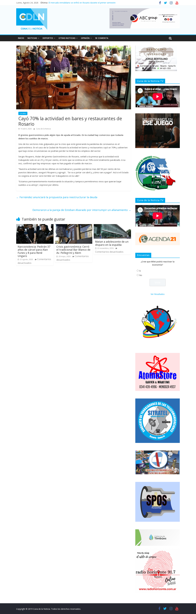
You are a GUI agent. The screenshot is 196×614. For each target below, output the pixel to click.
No (140, 275)
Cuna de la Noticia (43, 129)
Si (140, 270)
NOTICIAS (32, 38)
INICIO (21, 38)
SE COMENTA (101, 38)
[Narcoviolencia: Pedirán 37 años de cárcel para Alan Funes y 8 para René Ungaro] (35, 225)
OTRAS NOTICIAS (67, 38)
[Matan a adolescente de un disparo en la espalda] (112, 225)
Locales (23, 113)
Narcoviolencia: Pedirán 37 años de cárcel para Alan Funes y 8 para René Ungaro (34, 251)
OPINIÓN (85, 38)
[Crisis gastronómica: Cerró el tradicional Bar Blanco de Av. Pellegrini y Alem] (73, 225)
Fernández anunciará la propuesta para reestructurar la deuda (56, 197)
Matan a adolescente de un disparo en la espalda (111, 243)
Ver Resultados (158, 294)
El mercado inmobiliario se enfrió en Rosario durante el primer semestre (82, 2)
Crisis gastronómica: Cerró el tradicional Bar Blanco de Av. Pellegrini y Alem (73, 249)
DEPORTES (48, 38)
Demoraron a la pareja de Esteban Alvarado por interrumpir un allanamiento (81, 210)
